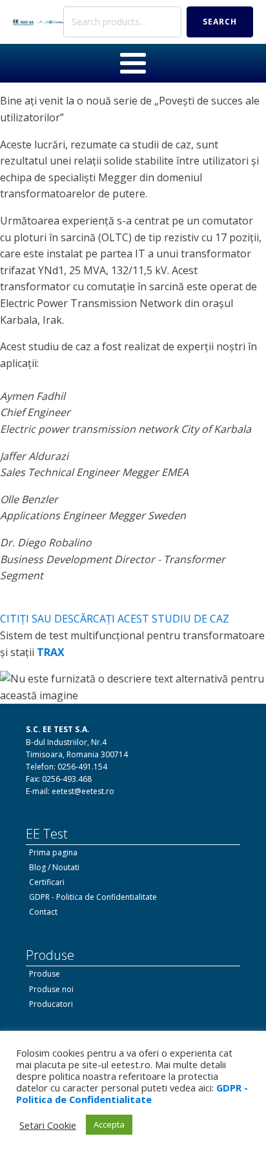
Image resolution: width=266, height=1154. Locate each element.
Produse (44, 973)
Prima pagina (53, 852)
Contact (43, 911)
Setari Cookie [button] (47, 1125)
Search (220, 21)
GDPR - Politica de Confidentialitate (93, 896)
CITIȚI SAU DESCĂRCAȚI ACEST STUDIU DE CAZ (114, 619)
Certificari (47, 882)
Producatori (51, 1004)
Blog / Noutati (54, 867)
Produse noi (51, 989)
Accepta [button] (109, 1124)
